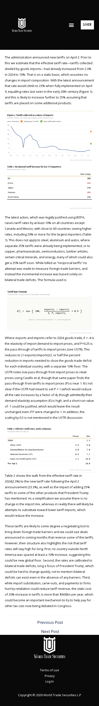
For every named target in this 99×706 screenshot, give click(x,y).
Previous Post (50, 622)
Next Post (50, 631)
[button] (71, 25)
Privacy (50, 676)
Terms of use (49, 670)
